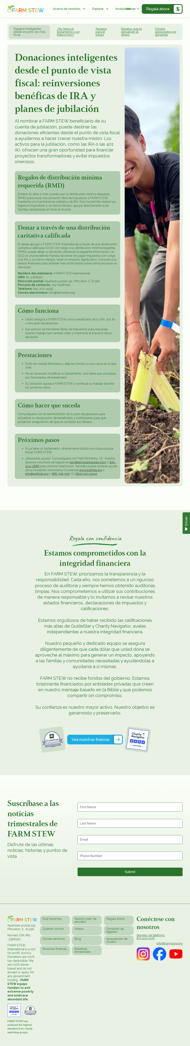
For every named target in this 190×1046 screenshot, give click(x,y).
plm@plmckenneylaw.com (88, 462)
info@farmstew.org (170, 943)
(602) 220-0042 (86, 474)
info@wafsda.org (36, 474)
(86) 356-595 (61, 474)
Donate (186, 521)
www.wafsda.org (90, 470)
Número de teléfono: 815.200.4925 (151, 937)
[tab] (29, 32)
